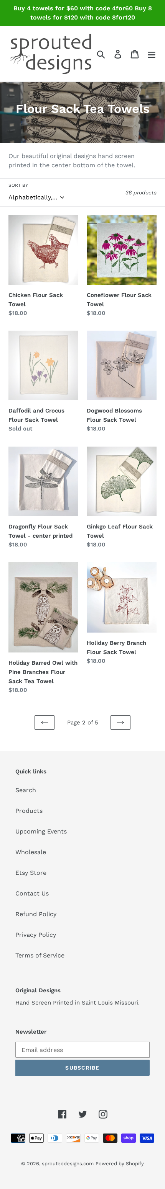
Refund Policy (35, 914)
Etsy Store (30, 872)
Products (29, 810)
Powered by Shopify (120, 1163)
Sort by (18, 185)
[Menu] (151, 53)
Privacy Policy (35, 934)
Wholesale (30, 852)
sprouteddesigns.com (68, 1163)
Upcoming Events (41, 831)
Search (25, 790)
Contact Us (32, 893)
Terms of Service (39, 955)
